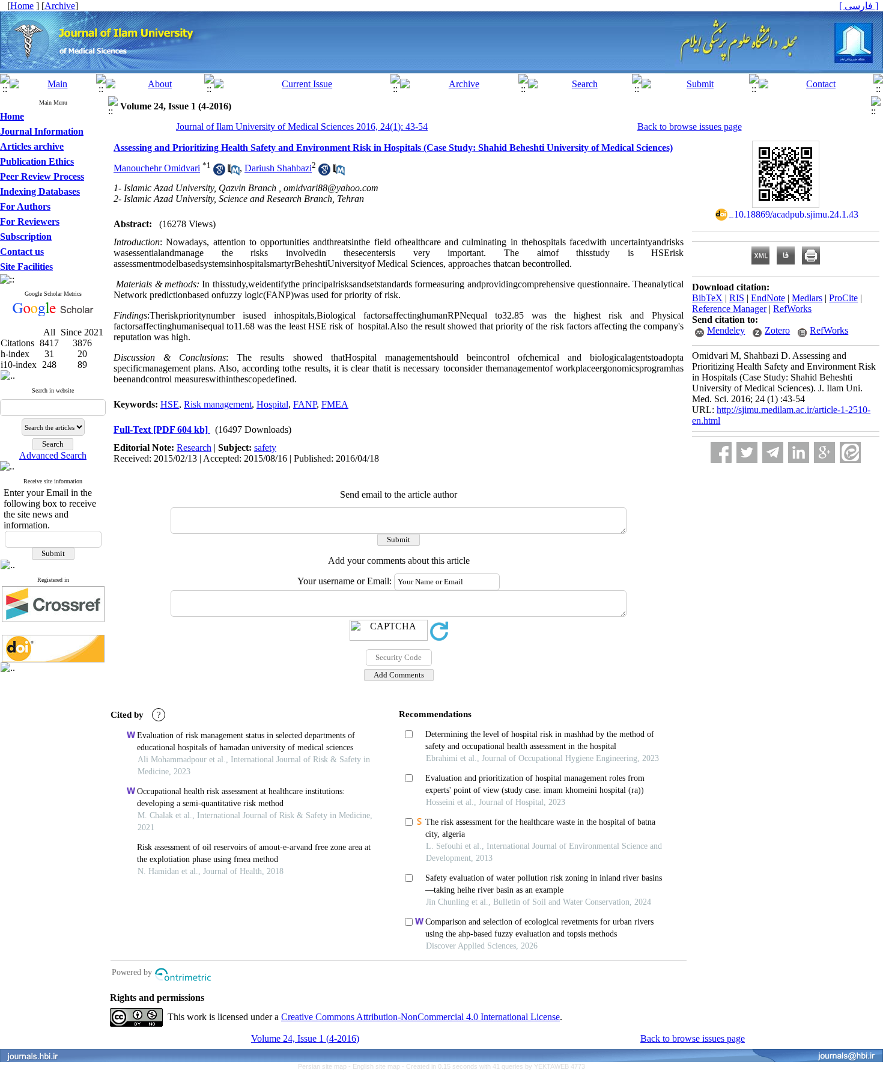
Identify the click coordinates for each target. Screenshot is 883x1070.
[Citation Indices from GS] (53, 314)
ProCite (843, 298)
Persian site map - (325, 1066)
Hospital (272, 404)
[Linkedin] (798, 452)
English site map (377, 1066)
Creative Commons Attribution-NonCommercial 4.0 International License (420, 1017)
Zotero (777, 330)
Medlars (807, 298)
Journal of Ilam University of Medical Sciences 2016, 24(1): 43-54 (302, 126)
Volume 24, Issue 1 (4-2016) (305, 1038)
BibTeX (707, 298)
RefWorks (792, 309)
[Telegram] (772, 452)
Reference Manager (729, 309)
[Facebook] (721, 452)
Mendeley (726, 330)
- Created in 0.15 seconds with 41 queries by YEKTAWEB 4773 (493, 1066)
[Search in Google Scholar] (219, 172)
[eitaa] (850, 452)
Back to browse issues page (689, 126)
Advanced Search (52, 455)
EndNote (768, 298)
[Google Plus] (824, 452)
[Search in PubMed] (234, 172)
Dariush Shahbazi (278, 168)
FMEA (334, 404)
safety (265, 447)
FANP (305, 404)
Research (194, 447)
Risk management (218, 404)
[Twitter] (746, 452)
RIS (736, 298)
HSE (169, 404)
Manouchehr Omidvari (157, 168)
